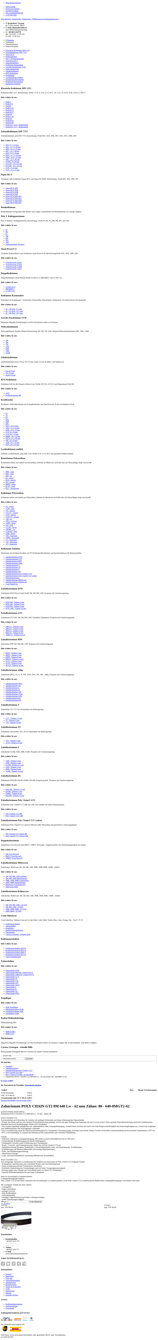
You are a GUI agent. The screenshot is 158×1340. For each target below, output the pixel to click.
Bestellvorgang (11, 1285)
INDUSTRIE (10, 7)
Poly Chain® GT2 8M (14, 1073)
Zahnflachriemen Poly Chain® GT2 (19, 1070)
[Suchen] (29, 1058)
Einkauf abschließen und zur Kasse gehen (16, 1100)
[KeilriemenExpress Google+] (13, 1265)
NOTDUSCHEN (12, 11)
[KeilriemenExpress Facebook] (3, 1265)
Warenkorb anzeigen (33, 1085)
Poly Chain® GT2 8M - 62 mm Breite (20, 1075)
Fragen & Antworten (13, 1287)
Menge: (3, 1202)
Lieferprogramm (11, 1306)
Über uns (9, 1278)
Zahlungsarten (11, 1283)
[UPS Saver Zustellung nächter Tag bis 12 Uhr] (5, 1331)
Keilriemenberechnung (14, 1304)
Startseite (9, 1066)
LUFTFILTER (11, 15)
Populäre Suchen (12, 1295)
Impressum (10, 1276)
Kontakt (8, 1274)
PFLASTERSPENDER (14, 13)
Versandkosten (6, 1203)
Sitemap (8, 1293)
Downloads (10, 1308)
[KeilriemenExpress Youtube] (8, 1265)
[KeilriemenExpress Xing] (19, 1265)
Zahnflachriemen (12, 1068)
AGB (8, 1289)
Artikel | (7, 1081)
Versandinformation (13, 1280)
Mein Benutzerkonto (13, 3)
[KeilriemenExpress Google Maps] (24, 1265)
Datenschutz (10, 1291)
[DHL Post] (15, 1331)
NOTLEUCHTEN (13, 9)
